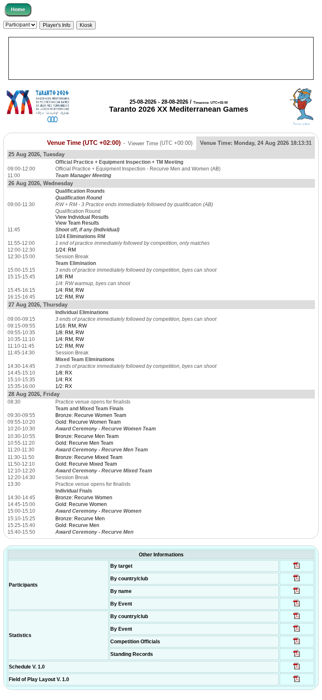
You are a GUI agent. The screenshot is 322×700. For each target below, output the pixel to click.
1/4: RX (63, 380)
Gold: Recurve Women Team (88, 422)
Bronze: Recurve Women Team (90, 415)
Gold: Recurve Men (77, 525)
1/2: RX (63, 386)
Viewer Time (160, 143)
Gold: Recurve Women (81, 504)
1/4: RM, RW (69, 290)
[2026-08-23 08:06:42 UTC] (296, 669)
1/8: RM (64, 277)
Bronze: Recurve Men (80, 519)
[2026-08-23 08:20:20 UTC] (296, 681)
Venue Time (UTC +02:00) (84, 142)
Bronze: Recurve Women (83, 498)
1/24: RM (65, 250)
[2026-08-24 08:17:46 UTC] (296, 644)
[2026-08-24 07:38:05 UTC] (296, 581)
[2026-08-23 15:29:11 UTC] (296, 656)
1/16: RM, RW (71, 326)
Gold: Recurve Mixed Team (86, 464)
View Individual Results (82, 217)
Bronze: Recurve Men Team (87, 436)
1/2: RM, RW (69, 297)
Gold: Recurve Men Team (84, 443)
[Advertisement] (161, 58)
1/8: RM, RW (69, 333)
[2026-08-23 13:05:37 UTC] (296, 568)
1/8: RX (63, 373)
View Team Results (77, 223)
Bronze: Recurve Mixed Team (88, 457)
